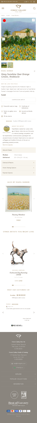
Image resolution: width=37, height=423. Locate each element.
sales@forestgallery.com (20, 363)
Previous (3, 39)
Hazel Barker (15, 15)
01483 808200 (18, 359)
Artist (7, 15)
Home (3, 15)
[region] (18, 312)
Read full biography (8, 144)
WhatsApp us (19, 367)
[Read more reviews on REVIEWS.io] (17, 326)
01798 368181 (18, 349)
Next (33, 39)
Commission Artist (18, 99)
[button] (3, 312)
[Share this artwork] (34, 71)
